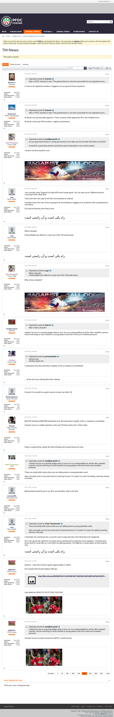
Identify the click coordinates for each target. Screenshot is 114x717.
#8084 (107, 561)
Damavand (12, 114)
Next (108, 673)
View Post (53, 79)
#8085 (107, 622)
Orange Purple (8, 706)
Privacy (99, 706)
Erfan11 (12, 426)
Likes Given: (8, 97)
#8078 (107, 352)
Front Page (75, 706)
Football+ (48, 32)
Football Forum (32, 32)
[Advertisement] (57, 8)
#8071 (107, 74)
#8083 (107, 519)
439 (67, 673)
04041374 (11, 570)
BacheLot (11, 82)
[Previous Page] (101, 68)
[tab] (5, 64)
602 (101, 673)
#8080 (107, 417)
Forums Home (16, 32)
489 (73, 673)
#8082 (107, 487)
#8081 (107, 456)
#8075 (107, 227)
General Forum (63, 32)
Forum (8, 36)
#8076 (107, 266)
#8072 (107, 105)
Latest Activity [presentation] (15, 64)
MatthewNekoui (12, 397)
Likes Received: (9, 95)
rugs (12, 197)
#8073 (107, 134)
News (4, 32)
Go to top (108, 706)
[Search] (111, 21)
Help (83, 706)
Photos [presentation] (25, 64)
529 (79, 673)
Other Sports (79, 32)
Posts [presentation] (5, 64)
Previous (51, 673)
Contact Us (94, 32)
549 (90, 673)
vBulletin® (103, 713)
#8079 (107, 388)
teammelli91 (11, 496)
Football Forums (16, 36)
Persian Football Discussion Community (34, 36)
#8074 (107, 189)
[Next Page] (102, 68)
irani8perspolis (11, 329)
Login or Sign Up (104, 1)
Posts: (6, 94)
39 (62, 673)
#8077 (107, 320)
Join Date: (7, 92)
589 (96, 673)
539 (84, 673)
